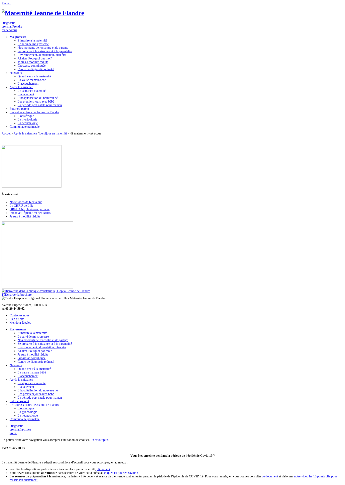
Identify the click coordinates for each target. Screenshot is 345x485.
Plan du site (17, 319)
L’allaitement (26, 94)
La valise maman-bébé (32, 80)
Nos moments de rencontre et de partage (43, 47)
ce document (270, 476)
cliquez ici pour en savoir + (121, 472)
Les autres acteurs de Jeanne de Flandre (34, 112)
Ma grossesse (18, 37)
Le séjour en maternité (32, 90)
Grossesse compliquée (32, 65)
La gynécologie (27, 119)
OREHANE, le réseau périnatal (30, 209)
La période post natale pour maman (40, 105)
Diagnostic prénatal (8, 24)
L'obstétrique (26, 116)
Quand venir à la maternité (34, 76)
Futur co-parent (19, 108)
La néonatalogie (28, 123)
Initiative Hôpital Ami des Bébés (30, 212)
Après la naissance (21, 87)
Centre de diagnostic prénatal (36, 69)
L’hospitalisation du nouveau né (38, 98)
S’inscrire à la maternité (32, 40)
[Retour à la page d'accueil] (43, 13)
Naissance (16, 72)
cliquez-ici (103, 469)
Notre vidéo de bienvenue (26, 202)
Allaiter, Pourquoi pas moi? (35, 58)
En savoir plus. (99, 440)
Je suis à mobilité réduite (33, 62)
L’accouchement (28, 83)
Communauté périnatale (25, 126)
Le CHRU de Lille (21, 205)
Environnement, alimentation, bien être (42, 54)
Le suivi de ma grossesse (33, 44)
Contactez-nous (19, 315)
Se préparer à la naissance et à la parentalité (45, 51)
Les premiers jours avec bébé (36, 101)
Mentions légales (20, 322)
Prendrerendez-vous (12, 28)
